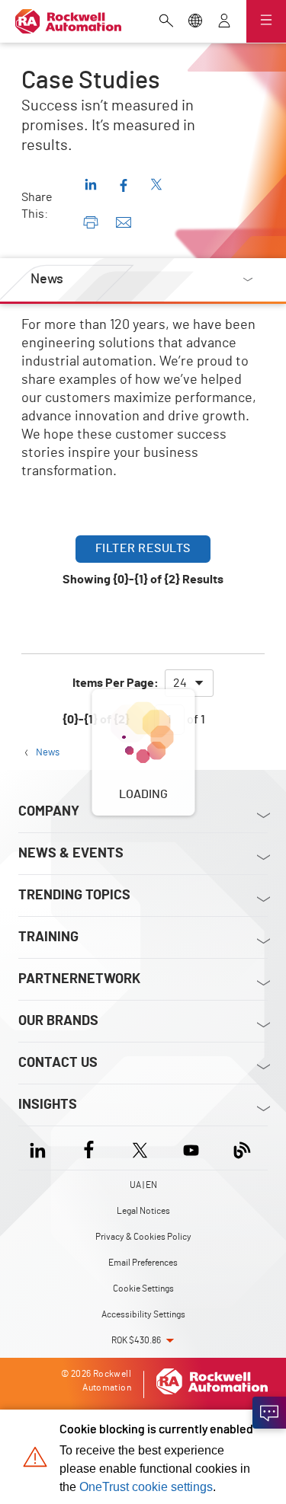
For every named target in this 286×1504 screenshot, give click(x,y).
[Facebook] (88, 1148)
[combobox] (189, 683)
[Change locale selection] (195, 22)
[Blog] (242, 1148)
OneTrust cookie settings (146, 1486)
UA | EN (143, 1184)
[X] (140, 1148)
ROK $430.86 (136, 1340)
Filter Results (143, 548)
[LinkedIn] (40, 1148)
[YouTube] (191, 1148)
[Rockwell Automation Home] (212, 1391)
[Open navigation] (266, 21)
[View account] (224, 22)
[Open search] (166, 22)
